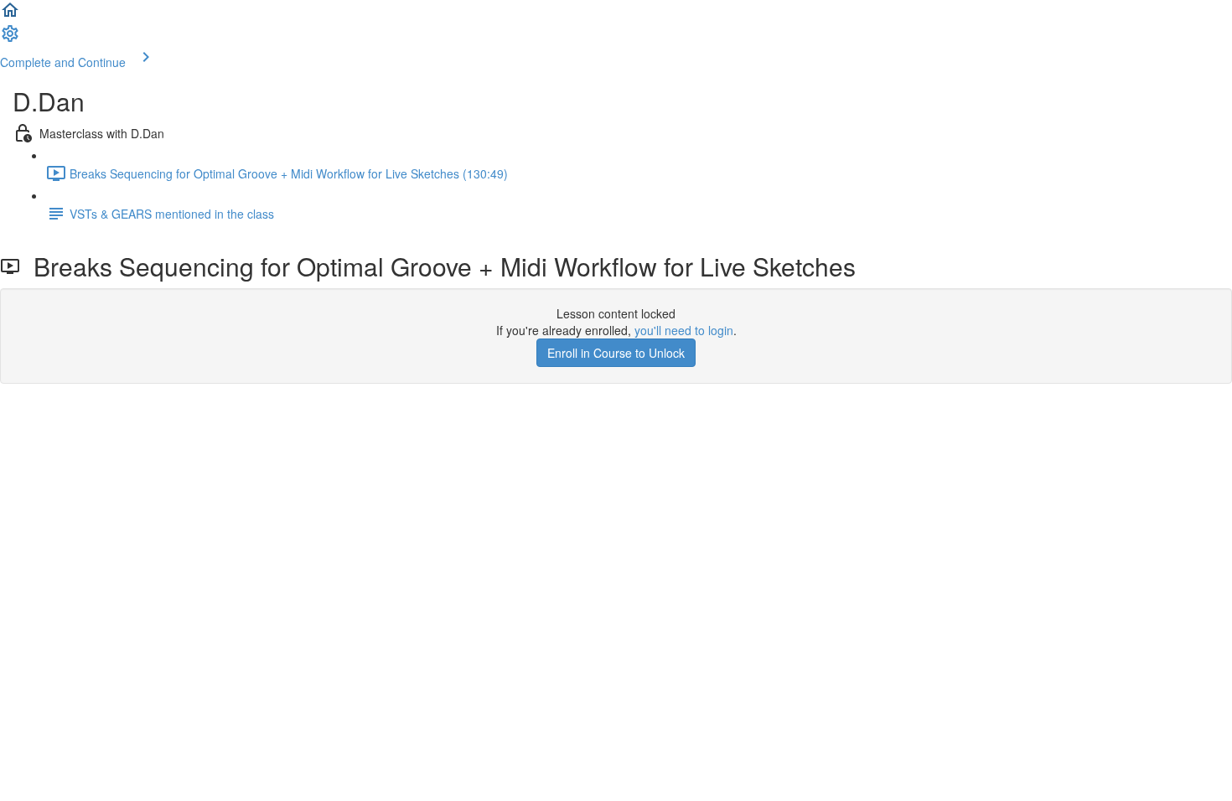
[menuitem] (10, 38)
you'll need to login (683, 330)
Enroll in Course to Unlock (616, 352)
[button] (10, 15)
